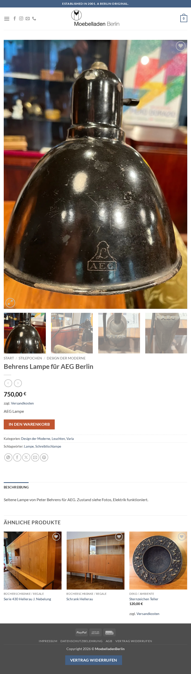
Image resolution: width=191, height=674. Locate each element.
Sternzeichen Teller (143, 599)
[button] (7, 18)
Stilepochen (30, 358)
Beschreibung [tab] (16, 487)
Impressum (48, 641)
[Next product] (8, 383)
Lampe (29, 446)
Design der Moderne (66, 358)
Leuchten (58, 439)
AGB (109, 641)
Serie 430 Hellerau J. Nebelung (27, 599)
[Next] (177, 174)
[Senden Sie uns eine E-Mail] (28, 18)
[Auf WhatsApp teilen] (8, 457)
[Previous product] (18, 383)
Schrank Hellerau (79, 599)
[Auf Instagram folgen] (21, 18)
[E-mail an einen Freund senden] (35, 457)
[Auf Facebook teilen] (17, 457)
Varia (70, 439)
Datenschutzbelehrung (81, 641)
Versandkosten (22, 403)
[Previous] (13, 174)
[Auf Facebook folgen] (15, 18)
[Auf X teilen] (26, 457)
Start (9, 358)
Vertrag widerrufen (133, 641)
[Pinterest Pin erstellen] (44, 457)
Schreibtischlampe (48, 446)
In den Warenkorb (29, 424)
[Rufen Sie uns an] (34, 18)
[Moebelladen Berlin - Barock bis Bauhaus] (95, 18)
